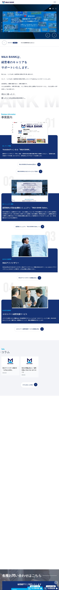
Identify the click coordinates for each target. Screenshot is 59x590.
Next (54, 35)
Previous (48, 35)
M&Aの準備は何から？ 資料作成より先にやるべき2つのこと (29, 370)
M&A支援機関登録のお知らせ (27, 42)
